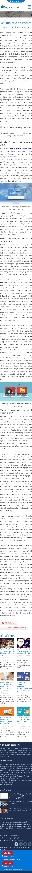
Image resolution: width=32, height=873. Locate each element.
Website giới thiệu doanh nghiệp (9, 748)
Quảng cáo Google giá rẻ (21, 826)
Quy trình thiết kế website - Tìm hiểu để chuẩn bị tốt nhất (23, 720)
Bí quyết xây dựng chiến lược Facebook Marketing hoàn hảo (24, 685)
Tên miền (20, 840)
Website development (7, 822)
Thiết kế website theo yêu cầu (23, 752)
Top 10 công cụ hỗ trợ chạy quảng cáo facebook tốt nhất (24, 651)
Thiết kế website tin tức (21, 754)
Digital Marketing (5, 840)
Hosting (14, 840)
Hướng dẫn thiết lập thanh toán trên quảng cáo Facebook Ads (7, 685)
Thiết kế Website (14, 835)
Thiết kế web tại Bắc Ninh (14, 824)
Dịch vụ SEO (17, 838)
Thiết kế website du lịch (10, 750)
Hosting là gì (9, 826)
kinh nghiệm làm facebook (22, 828)
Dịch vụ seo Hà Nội (6, 828)
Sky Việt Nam (4, 835)
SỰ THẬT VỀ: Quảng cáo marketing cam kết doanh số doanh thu (7, 652)
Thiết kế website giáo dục (7, 754)
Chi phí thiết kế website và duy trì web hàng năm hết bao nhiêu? (7, 720)
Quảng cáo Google (6, 838)
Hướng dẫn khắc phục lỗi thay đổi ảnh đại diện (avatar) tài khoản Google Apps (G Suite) (20, 796)
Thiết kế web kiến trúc (8, 752)
